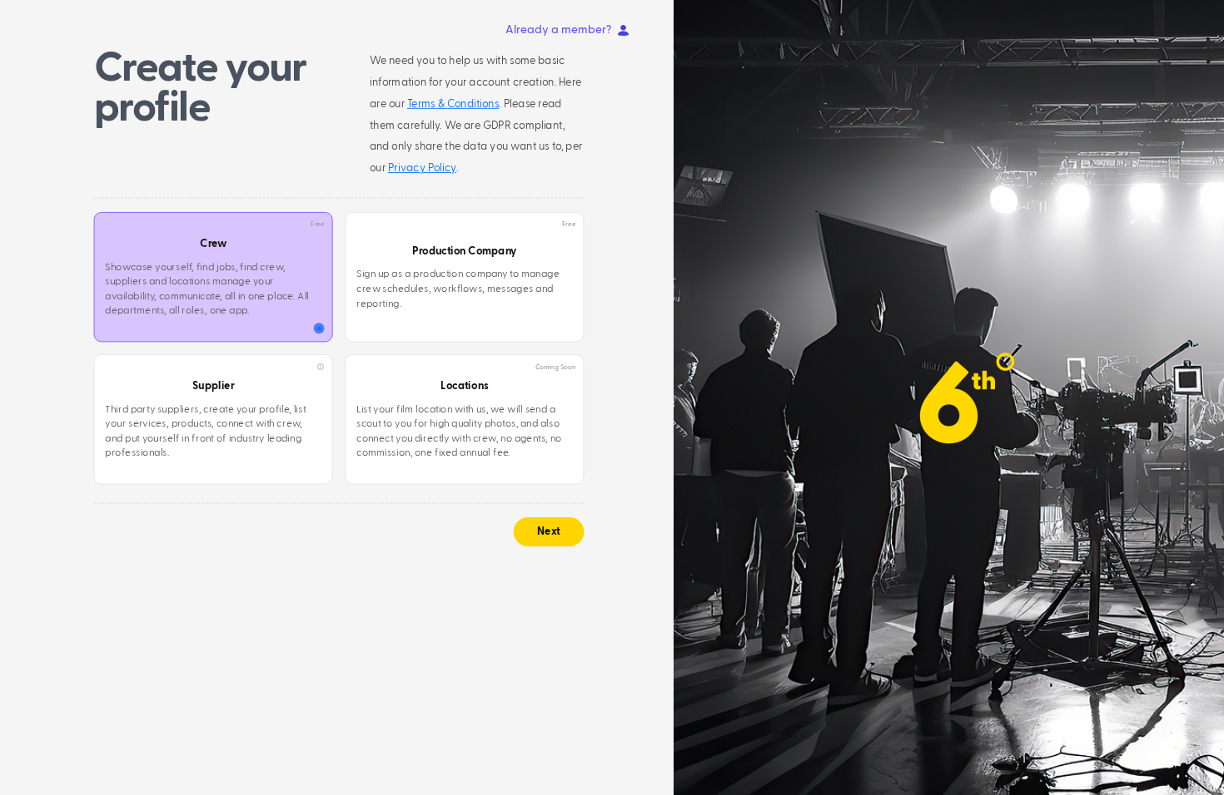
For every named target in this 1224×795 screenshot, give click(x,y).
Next (549, 531)
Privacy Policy (422, 168)
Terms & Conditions (453, 104)
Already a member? (558, 30)
